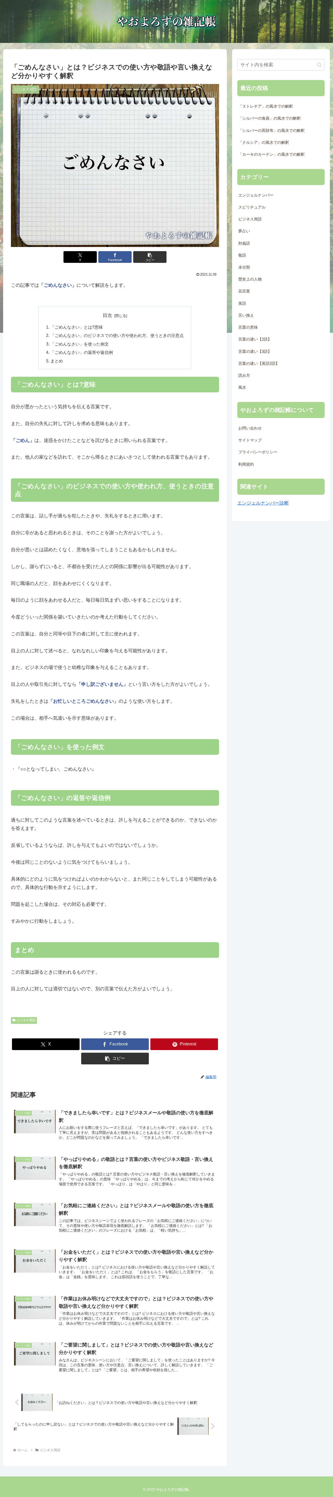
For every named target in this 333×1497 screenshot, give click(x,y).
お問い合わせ (250, 428)
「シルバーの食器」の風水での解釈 (269, 118)
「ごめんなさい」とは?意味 (76, 327)
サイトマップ (250, 440)
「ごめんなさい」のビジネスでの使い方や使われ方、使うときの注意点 (117, 335)
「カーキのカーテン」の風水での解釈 (271, 154)
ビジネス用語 (26, 1020)
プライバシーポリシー (257, 452)
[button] (149, 257)
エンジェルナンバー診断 (263, 503)
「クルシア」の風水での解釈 (263, 142)
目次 (107, 315)
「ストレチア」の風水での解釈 (265, 106)
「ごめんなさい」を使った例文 (79, 344)
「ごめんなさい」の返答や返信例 (81, 352)
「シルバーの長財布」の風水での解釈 (271, 130)
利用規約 (246, 464)
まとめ (56, 361)
